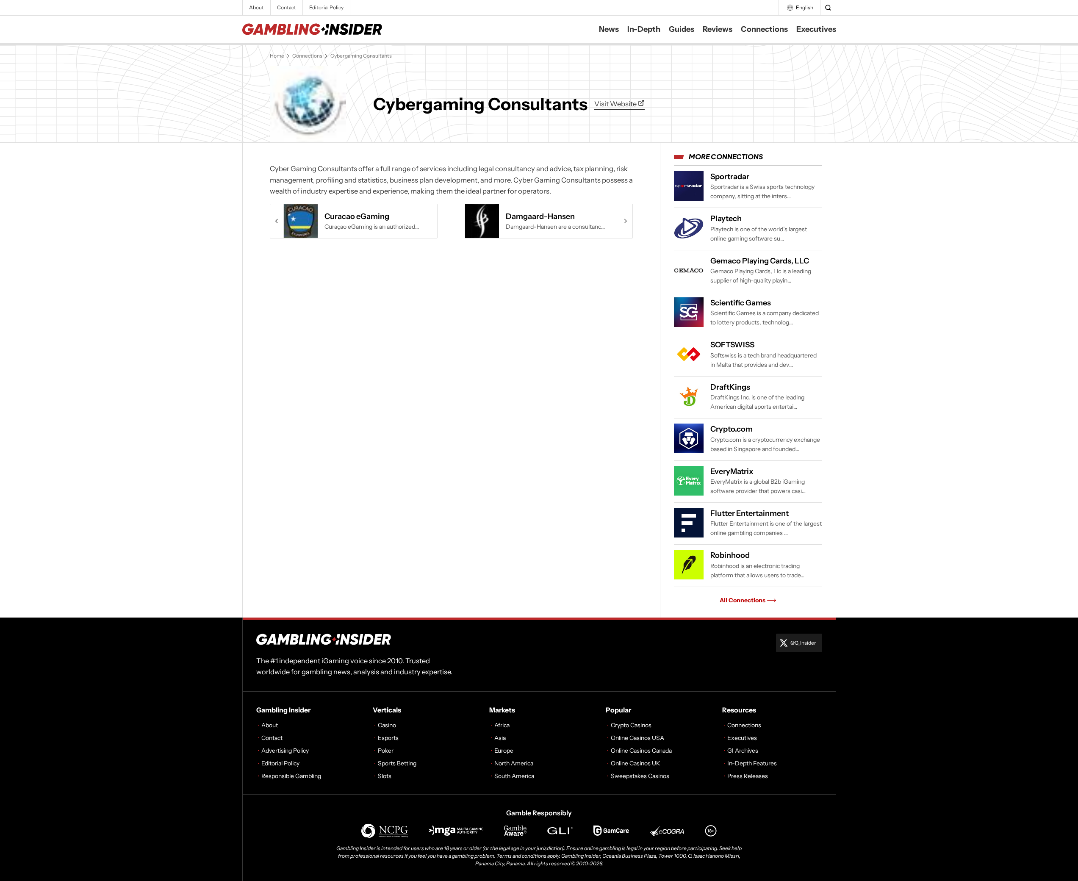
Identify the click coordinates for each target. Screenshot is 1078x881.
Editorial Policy (326, 7)
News (609, 29)
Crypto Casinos (631, 725)
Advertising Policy (285, 750)
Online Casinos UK (635, 763)
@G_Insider (803, 643)
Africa (502, 725)
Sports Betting (397, 763)
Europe (503, 750)
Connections (764, 29)
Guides (681, 29)
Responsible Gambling (291, 776)
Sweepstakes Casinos (640, 776)
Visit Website (616, 104)
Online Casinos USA (637, 738)
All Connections (742, 600)
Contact (286, 7)
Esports (388, 738)
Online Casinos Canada (641, 750)
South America (514, 776)
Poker (386, 750)
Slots (384, 776)
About (256, 7)
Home (277, 56)
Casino (387, 725)
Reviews (717, 29)
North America (513, 763)
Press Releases (747, 776)
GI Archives (742, 750)
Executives (816, 29)
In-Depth (643, 29)
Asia (500, 738)
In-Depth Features (752, 763)
